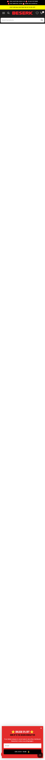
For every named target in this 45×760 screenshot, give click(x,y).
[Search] (41, 20)
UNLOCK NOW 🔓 (22, 752)
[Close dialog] (41, 728)
